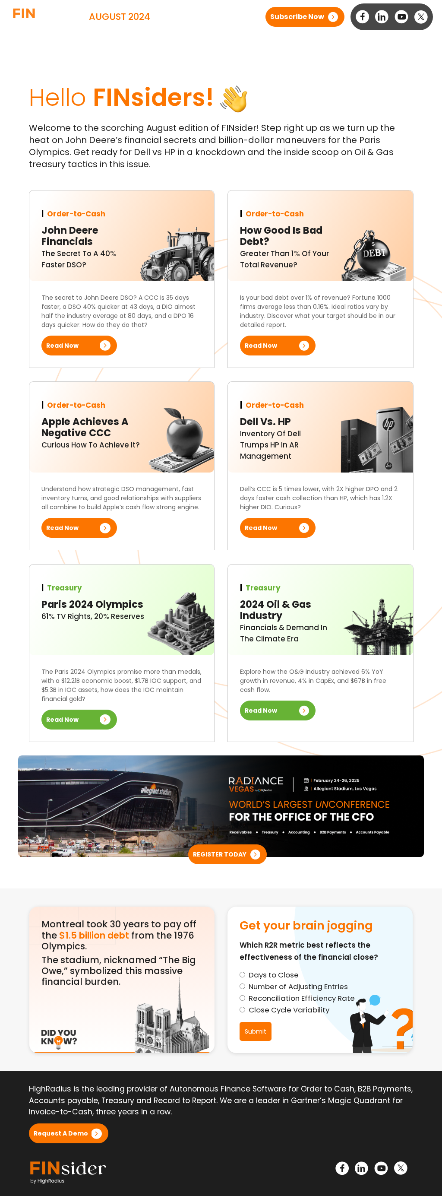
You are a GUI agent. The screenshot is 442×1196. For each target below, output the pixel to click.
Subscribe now (297, 17)
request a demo (61, 1133)
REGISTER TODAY (219, 854)
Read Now (62, 345)
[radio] (320, 975)
